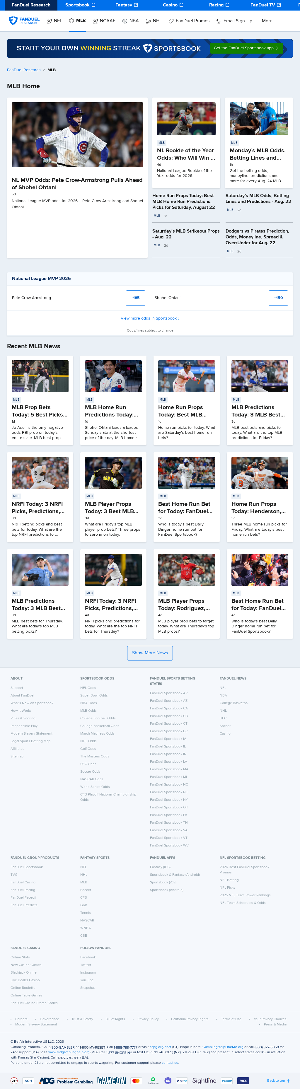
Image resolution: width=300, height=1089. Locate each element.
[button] (246, 48)
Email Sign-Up (238, 21)
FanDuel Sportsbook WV (169, 845)
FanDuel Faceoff (23, 897)
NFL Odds (88, 688)
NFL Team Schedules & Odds (243, 903)
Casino (170, 5)
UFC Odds (88, 764)
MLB (81, 20)
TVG (14, 875)
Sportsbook (77, 5)
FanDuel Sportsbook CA (169, 708)
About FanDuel (22, 695)
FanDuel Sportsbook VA (169, 830)
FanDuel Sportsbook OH (169, 807)
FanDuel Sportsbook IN (168, 754)
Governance (49, 1019)
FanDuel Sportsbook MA (169, 769)
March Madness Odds (97, 733)
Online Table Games (26, 995)
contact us (170, 1063)
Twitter (85, 965)
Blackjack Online (24, 972)
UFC (223, 718)
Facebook (88, 957)
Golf (83, 905)
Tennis (85, 913)
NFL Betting (229, 880)
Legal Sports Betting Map (30, 741)
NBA (134, 21)
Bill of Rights (115, 1019)
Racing (216, 5)
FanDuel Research (24, 70)
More (267, 21)
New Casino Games (26, 965)
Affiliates (17, 749)
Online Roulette (23, 988)
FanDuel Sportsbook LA (168, 762)
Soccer (225, 726)
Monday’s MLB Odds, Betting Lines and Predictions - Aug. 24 (258, 158)
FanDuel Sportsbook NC (169, 784)
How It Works (21, 711)
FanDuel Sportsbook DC (169, 731)
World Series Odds (95, 787)
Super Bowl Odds (94, 695)
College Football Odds (98, 718)
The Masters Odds (94, 756)
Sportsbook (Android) (166, 890)
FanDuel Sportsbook (27, 867)
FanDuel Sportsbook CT (169, 724)
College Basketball (234, 703)
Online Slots (20, 957)
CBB (83, 936)
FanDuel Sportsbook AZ (169, 701)
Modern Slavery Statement (31, 733)
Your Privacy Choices (270, 1019)
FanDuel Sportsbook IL (168, 746)
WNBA (85, 928)
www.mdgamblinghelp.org (69, 1052)
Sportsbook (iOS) (163, 882)
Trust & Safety (82, 1019)
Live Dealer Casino (25, 980)
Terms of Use (231, 1019)
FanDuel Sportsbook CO (169, 716)
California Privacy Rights (190, 1019)
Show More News (150, 653)
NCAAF (107, 21)
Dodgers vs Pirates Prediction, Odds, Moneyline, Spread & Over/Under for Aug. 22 (257, 237)
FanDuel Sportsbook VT (169, 838)
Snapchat (87, 988)
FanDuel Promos (192, 21)
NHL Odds (88, 741)
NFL (58, 21)
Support (17, 688)
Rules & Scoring (23, 718)
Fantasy (123, 5)
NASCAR (87, 920)
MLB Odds (88, 711)
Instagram (88, 972)
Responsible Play (24, 726)
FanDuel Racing (23, 890)
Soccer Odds (90, 772)
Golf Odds (88, 749)
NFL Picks (227, 888)
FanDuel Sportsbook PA (168, 815)
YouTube (87, 980)
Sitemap (17, 756)
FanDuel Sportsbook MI (168, 777)
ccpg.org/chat (160, 1047)
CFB (83, 897)
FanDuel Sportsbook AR (169, 693)
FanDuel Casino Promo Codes (34, 1003)
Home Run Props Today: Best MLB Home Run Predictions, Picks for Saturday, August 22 (183, 202)
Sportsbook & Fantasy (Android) (175, 875)
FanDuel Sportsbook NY (169, 800)
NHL (157, 21)
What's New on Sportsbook (32, 703)
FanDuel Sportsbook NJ (169, 792)
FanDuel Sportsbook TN (169, 823)
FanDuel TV (262, 5)
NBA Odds (88, 703)
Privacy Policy (148, 1019)
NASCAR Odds (91, 779)
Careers (21, 1019)
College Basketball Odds (99, 726)
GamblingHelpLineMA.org (222, 1047)
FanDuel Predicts (24, 905)
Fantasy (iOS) (160, 867)
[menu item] (24, 15)
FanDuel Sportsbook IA (168, 739)
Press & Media (275, 1024)
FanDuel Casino (23, 882)
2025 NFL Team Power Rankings (245, 895)
